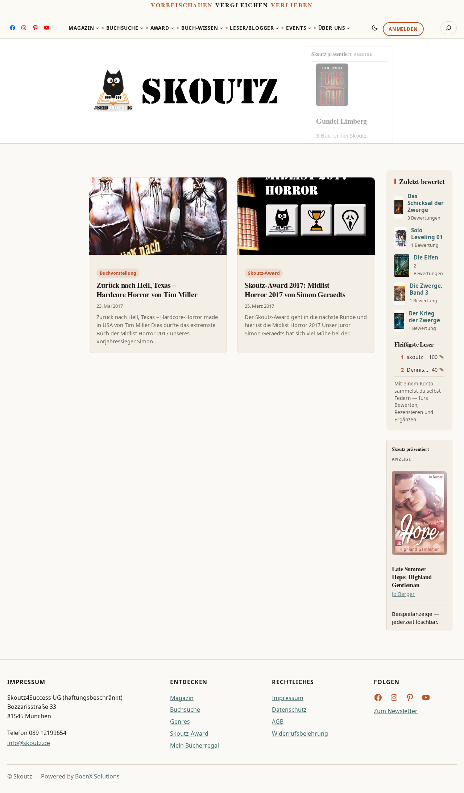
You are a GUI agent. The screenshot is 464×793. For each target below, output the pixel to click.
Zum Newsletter (396, 711)
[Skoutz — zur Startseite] (185, 91)
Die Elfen (426, 257)
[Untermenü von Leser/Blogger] (277, 28)
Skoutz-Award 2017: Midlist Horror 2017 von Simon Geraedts (295, 290)
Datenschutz (289, 710)
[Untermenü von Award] (172, 28)
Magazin (182, 698)
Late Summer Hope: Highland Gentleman (411, 577)
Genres (180, 721)
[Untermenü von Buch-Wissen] (221, 28)
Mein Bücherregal (194, 745)
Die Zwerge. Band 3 (426, 289)
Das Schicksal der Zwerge (425, 203)
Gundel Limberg (341, 121)
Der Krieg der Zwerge (424, 317)
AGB (277, 721)
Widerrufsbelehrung (300, 733)
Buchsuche (185, 710)
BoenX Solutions (97, 776)
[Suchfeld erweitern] (448, 27)
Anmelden (403, 29)
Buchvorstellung (118, 273)
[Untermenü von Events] (309, 28)
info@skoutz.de (28, 743)
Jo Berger (403, 593)
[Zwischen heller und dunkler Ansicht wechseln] (375, 28)
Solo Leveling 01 (427, 234)
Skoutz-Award (264, 273)
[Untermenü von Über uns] (348, 28)
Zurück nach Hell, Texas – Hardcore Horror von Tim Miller (147, 290)
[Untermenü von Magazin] (97, 28)
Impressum (287, 698)
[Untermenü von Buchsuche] (142, 28)
